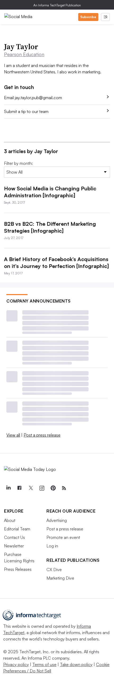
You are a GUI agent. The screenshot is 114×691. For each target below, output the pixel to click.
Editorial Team (17, 528)
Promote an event (63, 537)
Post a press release (42, 435)
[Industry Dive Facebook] (19, 488)
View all (13, 435)
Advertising (56, 520)
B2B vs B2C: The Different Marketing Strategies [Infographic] (50, 227)
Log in (52, 545)
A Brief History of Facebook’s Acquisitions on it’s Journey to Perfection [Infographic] (56, 262)
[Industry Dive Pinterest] (52, 488)
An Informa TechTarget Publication (57, 5)
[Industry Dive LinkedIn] (8, 488)
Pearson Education (24, 54)
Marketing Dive (60, 578)
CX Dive (54, 569)
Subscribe (88, 17)
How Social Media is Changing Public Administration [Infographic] (50, 192)
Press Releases (18, 569)
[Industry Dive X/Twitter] (30, 488)
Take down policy (76, 664)
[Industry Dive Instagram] (41, 488)
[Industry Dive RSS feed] (63, 488)
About (9, 520)
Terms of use (44, 664)
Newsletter (14, 545)
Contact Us (14, 537)
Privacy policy (16, 664)
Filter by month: (18, 163)
